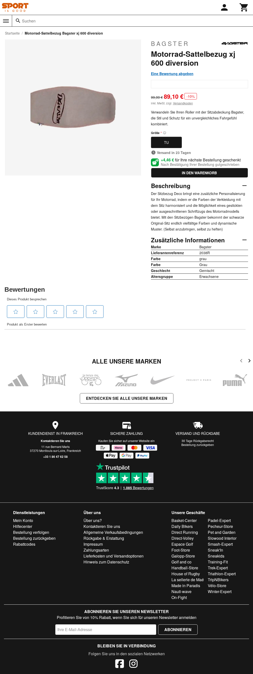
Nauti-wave (181, 591)
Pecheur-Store (220, 526)
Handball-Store (184, 568)
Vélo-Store (217, 585)
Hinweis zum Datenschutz (106, 562)
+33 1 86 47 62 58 (55, 456)
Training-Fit (218, 562)
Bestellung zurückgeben (197, 445)
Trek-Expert (218, 568)
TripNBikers (218, 579)
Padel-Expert (219, 520)
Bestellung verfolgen (31, 532)
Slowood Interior (222, 538)
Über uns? (93, 520)
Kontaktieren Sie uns (55, 441)
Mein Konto (23, 520)
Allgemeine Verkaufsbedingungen (113, 532)
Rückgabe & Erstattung (104, 538)
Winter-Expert (220, 591)
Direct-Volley (182, 538)
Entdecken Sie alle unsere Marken (126, 398)
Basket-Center (184, 520)
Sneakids (216, 556)
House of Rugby (185, 574)
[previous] (241, 361)
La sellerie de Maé (187, 579)
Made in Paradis (185, 585)
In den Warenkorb (199, 172)
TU (166, 142)
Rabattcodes (24, 544)
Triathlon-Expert (222, 574)
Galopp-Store (183, 556)
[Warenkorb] (244, 7)
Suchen (29, 21)
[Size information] (164, 133)
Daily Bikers (182, 526)
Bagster (170, 43)
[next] (249, 361)
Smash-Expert (220, 544)
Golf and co (181, 562)
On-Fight (179, 597)
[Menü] (6, 21)
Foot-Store (180, 550)
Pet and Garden (221, 532)
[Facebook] (120, 664)
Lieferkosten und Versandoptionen (114, 556)
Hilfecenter (22, 526)
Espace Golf (182, 544)
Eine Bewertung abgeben (172, 73)
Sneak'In (215, 550)
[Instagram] (133, 664)
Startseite (12, 33)
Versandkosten (183, 103)
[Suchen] (18, 20)
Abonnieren (177, 629)
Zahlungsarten (96, 550)
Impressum (93, 544)
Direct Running (184, 532)
